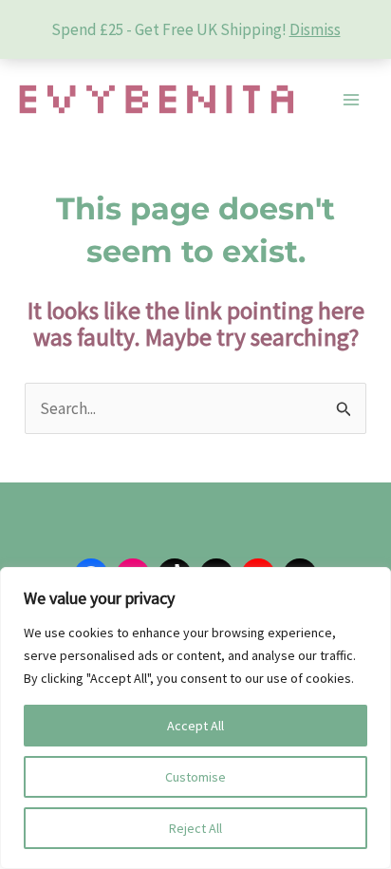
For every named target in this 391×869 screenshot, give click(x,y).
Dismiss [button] (315, 29)
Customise (195, 776)
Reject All (195, 828)
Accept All (195, 725)
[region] (195, 718)
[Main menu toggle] (351, 100)
